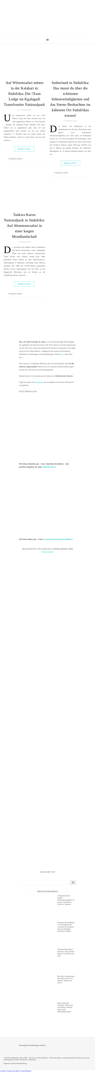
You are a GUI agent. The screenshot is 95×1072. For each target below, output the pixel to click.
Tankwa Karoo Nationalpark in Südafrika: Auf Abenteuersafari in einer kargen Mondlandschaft (24, 226)
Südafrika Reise (49, 467)
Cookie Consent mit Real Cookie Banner (15, 1071)
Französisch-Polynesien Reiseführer (58, 539)
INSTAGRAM (47, 552)
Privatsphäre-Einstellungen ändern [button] (32, 1045)
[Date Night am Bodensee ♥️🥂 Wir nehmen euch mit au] (47, 780)
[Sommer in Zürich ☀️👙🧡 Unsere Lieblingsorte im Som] (47, 713)
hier (62, 354)
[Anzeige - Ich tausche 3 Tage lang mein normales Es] (47, 814)
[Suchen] (73, 882)
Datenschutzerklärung (19, 1063)
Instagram (39, 382)
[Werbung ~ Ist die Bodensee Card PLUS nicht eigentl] (47, 577)
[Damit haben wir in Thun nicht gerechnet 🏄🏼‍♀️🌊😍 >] (47, 680)
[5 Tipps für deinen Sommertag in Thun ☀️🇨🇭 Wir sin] (47, 646)
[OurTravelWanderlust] (47, 18)
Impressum (7, 1063)
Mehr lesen (24, 149)
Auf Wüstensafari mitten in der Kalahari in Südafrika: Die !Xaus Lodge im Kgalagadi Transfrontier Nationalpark (24, 94)
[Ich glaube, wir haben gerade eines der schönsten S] (47, 746)
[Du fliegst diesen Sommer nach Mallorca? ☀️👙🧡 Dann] (47, 848)
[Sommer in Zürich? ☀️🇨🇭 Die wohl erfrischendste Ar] (47, 611)
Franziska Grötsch (15, 159)
